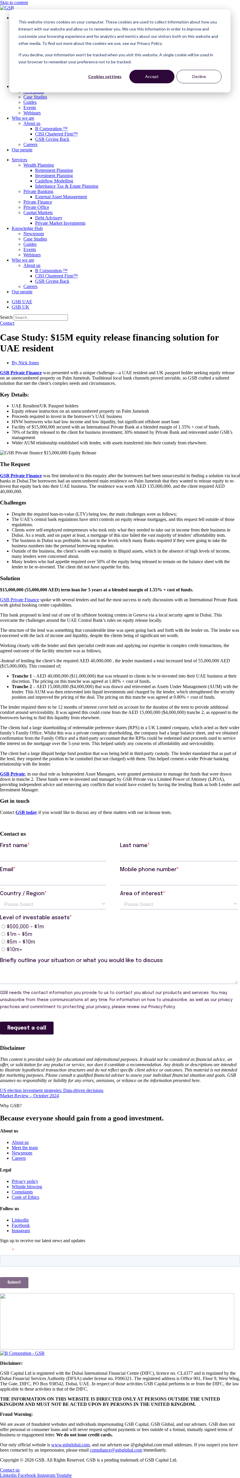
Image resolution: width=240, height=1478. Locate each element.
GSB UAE (22, 301)
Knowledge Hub (27, 228)
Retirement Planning (54, 170)
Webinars (32, 112)
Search (6, 317)
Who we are (23, 118)
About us (31, 123)
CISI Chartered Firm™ (56, 133)
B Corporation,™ (51, 128)
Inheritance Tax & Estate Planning (66, 186)
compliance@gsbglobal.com (116, 1449)
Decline (199, 76)
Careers (30, 144)
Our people (22, 149)
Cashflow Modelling (54, 180)
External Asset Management (61, 196)
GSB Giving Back (52, 139)
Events (29, 107)
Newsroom (33, 233)
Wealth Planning (38, 164)
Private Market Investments (60, 223)
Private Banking (38, 191)
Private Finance (37, 201)
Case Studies (35, 96)
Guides (30, 102)
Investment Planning (54, 175)
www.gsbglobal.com (70, 1444)
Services (19, 159)
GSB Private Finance (21, 372)
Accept (152, 76)
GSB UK (20, 306)
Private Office (36, 207)
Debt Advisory (48, 217)
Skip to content (14, 2)
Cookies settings (104, 76)
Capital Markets (38, 212)
